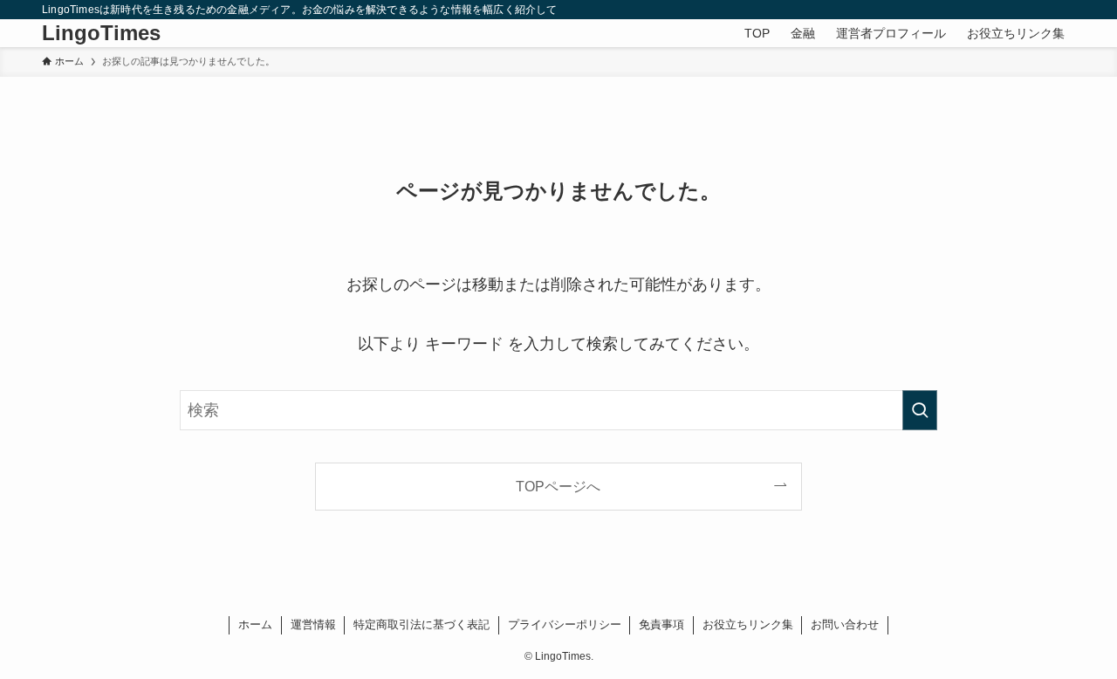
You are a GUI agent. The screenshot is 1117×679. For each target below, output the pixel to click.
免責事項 (661, 624)
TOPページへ (558, 486)
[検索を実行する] (919, 410)
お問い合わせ (845, 624)
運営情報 (313, 624)
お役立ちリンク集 (747, 624)
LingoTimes (101, 33)
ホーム (255, 624)
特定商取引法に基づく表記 (421, 624)
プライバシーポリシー (564, 624)
